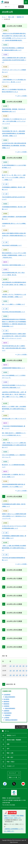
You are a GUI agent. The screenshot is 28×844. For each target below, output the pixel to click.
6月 (27, 666)
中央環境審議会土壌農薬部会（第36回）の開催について (13, 188)
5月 (23, 666)
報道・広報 (11, 17)
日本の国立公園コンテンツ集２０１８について (14, 418)
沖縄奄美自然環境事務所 (11, 720)
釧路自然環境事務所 (10, 697)
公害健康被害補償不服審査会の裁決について (13, 368)
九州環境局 (6, 717)
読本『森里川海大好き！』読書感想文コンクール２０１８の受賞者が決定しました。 (14, 434)
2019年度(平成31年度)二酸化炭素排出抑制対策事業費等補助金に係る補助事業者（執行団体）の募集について (14, 145)
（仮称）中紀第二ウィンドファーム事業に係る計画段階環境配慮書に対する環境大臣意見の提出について (14, 445)
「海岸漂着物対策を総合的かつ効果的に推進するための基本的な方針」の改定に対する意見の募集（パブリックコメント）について (14, 336)
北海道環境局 (7, 694)
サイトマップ (12, 773)
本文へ (6, 6)
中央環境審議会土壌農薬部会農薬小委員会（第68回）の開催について (14, 537)
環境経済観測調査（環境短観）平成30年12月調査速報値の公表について (13, 110)
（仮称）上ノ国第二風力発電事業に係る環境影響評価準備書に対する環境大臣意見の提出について (14, 548)
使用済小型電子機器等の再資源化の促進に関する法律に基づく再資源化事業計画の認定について (14, 235)
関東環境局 (6, 704)
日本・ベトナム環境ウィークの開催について (13, 304)
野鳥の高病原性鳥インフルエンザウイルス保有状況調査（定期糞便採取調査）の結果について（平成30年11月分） (14, 255)
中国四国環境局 (8, 713)
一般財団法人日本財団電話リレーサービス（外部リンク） (14, 830)
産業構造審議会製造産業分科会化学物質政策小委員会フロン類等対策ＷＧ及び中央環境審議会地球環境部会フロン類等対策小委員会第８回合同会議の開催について (14, 322)
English (21, 6)
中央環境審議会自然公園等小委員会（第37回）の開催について (14, 505)
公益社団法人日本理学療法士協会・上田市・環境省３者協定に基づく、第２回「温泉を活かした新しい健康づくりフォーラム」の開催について (14, 395)
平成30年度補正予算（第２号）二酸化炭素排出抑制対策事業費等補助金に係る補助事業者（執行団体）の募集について (13, 133)
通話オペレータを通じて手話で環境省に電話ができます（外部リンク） (14, 817)
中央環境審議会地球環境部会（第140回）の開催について (14, 208)
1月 (10, 666)
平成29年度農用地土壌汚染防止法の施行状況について (13, 198)
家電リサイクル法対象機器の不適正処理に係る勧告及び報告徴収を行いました (14, 91)
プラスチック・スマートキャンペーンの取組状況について (14, 71)
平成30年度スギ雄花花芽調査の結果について (13, 265)
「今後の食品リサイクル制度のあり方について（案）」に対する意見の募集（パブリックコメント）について (14, 121)
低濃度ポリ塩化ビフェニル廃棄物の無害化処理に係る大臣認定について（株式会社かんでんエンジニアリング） (14, 516)
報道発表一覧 (20, 17)
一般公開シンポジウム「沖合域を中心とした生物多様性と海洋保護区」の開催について (14, 296)
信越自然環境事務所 (10, 708)
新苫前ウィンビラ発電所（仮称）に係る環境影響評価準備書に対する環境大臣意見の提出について (14, 409)
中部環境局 (6, 706)
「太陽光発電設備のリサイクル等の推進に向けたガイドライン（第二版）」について (14, 81)
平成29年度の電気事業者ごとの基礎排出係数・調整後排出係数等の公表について (13, 49)
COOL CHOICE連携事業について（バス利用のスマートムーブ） (13, 376)
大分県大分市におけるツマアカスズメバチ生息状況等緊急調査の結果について (14, 527)
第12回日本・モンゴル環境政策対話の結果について (13, 466)
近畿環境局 (6, 710)
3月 (17, 666)
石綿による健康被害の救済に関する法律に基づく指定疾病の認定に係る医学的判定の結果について (14, 60)
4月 (20, 666)
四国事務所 (8, 715)
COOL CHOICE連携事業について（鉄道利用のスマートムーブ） (13, 456)
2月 (14, 666)
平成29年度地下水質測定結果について (12, 245)
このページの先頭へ (22, 95)
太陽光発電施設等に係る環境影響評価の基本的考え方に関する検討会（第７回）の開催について (14, 284)
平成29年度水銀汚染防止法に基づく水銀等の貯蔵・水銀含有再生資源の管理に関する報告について (14, 348)
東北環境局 (6, 699)
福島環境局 (6, 701)
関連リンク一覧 (13, 777)
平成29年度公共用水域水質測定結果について (13, 312)
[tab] (3, 684)
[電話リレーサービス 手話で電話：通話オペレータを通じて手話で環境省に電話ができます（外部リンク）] (14, 812)
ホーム (3, 17)
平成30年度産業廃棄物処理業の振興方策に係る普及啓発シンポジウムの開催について (13, 485)
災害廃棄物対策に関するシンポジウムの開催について (14, 225)
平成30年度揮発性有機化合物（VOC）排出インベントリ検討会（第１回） (13, 274)
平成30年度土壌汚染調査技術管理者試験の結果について (13, 559)
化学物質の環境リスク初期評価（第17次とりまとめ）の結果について (13, 476)
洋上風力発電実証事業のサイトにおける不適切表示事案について (14, 166)
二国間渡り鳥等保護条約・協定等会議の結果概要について (14, 218)
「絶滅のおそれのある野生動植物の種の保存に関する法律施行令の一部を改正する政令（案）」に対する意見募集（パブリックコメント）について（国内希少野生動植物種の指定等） (14, 37)
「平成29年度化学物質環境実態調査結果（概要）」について (13, 427)
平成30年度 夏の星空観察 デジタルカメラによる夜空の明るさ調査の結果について (14, 386)
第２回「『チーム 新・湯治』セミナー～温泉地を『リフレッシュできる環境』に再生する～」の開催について (13, 177)
